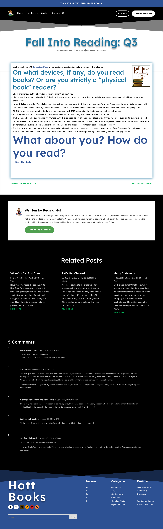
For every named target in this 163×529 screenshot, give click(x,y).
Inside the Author (145, 487)
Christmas (116, 487)
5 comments (101, 50)
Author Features (143, 13)
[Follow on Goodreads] (22, 507)
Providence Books (145, 501)
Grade (44, 13)
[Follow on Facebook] (10, 507)
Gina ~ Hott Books (23, 162)
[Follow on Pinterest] (32, 507)
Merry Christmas (124, 273)
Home (20, 13)
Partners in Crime (145, 504)
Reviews (122, 13)
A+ (87, 487)
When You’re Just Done (25, 273)
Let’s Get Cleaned (73, 273)
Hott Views (90, 50)
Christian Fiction (118, 501)
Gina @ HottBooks (66, 50)
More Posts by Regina (39, 230)
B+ (87, 494)
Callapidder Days (40, 67)
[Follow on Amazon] (27, 507)
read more (15, 309)
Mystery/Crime (118, 504)
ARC (113, 491)
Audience (32, 13)
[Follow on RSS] (37, 507)
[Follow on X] (16, 507)
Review (55, 13)
